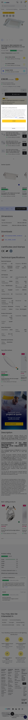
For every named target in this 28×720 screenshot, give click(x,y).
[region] (14, 118)
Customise (21, 117)
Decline (13, 128)
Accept (14, 121)
